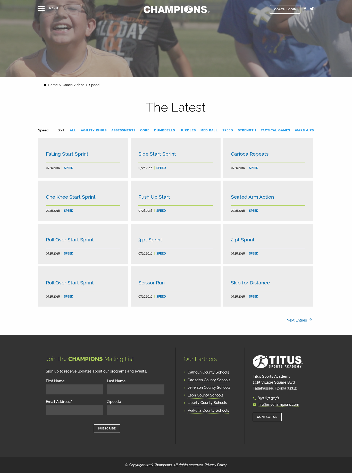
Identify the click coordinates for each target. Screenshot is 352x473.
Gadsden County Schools (209, 380)
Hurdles (188, 130)
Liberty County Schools (207, 402)
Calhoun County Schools (208, 372)
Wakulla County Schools (208, 410)
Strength (247, 130)
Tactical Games (275, 130)
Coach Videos (73, 85)
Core (144, 130)
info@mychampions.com (278, 404)
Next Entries (297, 320)
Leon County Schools (205, 395)
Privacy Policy (216, 465)
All (73, 130)
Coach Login (285, 9)
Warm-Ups (304, 130)
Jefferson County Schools (209, 387)
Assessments (123, 130)
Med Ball (209, 130)
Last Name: (116, 381)
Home (53, 85)
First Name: (55, 381)
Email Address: (59, 402)
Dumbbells (164, 130)
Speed (227, 130)
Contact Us (267, 417)
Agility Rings (94, 130)
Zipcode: (114, 402)
